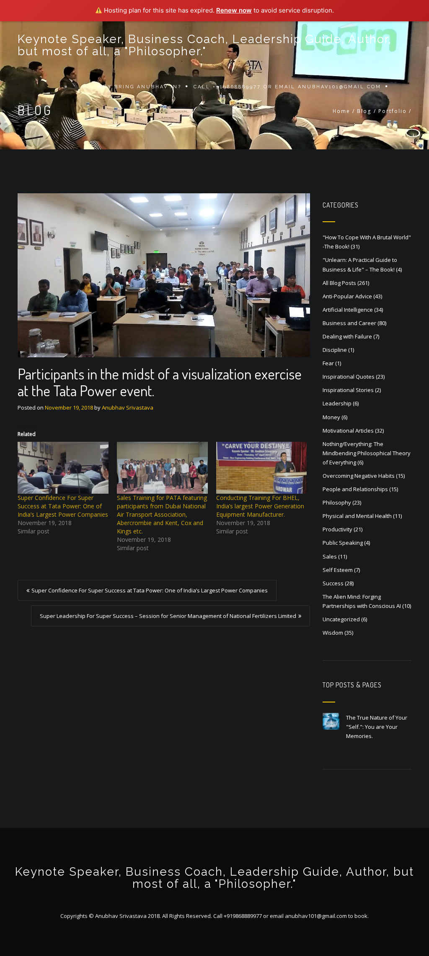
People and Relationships (355, 489)
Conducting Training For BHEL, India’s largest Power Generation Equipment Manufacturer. (260, 506)
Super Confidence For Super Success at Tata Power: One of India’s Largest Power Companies (63, 506)
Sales (330, 556)
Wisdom (333, 632)
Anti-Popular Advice (347, 296)
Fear (328, 363)
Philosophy (337, 502)
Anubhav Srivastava (127, 407)
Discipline (335, 350)
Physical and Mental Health (357, 516)
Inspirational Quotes (349, 376)
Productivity (337, 529)
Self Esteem (338, 570)
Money (331, 417)
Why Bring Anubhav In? (139, 87)
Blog (110, 122)
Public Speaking (343, 542)
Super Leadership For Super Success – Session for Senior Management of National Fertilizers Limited (168, 616)
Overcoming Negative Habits (359, 475)
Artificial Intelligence (348, 309)
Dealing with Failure (347, 336)
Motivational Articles (348, 430)
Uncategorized (341, 619)
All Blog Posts (339, 283)
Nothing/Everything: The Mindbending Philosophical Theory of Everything (367, 453)
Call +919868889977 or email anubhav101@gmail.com (287, 87)
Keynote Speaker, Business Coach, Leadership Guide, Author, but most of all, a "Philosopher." (205, 45)
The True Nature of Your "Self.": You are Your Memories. (376, 727)
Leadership (337, 403)
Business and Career (349, 323)
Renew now (234, 10)
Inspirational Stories (348, 390)
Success (333, 583)
